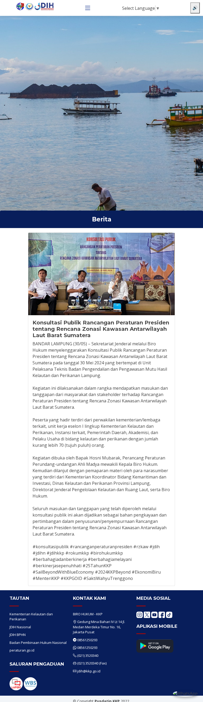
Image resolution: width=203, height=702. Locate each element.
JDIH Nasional (20, 627)
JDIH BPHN (18, 634)
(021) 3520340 (87, 655)
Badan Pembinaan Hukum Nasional (38, 642)
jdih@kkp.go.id (88, 671)
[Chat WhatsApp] (185, 693)
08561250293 (87, 640)
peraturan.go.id (22, 650)
